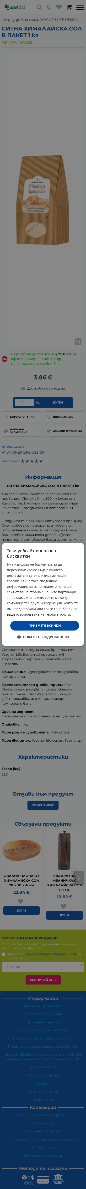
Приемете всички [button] (44, 625)
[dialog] (43, 594)
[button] (43, 637)
